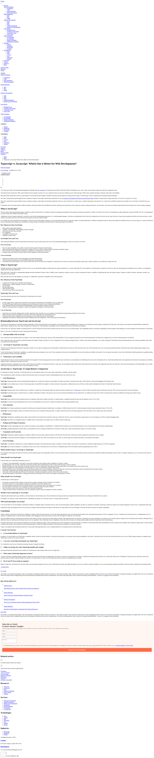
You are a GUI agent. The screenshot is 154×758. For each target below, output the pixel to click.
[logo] (2, 1)
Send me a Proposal (6, 675)
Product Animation (12, 40)
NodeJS (6, 723)
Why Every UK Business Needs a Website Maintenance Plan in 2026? (22, 602)
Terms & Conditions (120, 645)
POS (8, 24)
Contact (3, 148)
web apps (42, 190)
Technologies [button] (7, 50)
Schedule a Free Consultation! (77, 650)
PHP (8, 53)
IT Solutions (7, 708)
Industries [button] (6, 43)
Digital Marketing (8, 14)
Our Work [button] (6, 60)
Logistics (9, 49)
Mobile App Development (13, 27)
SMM (8, 18)
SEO (8, 15)
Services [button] (6, 5)
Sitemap (6, 694)
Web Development (8, 7)
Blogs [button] (5, 64)
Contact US (7, 688)
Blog (5, 158)
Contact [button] (6, 62)
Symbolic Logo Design (13, 31)
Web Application (11, 11)
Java (8, 56)
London (3, 740)
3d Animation (10, 38)
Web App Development (10, 700)
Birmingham (5, 746)
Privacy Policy (129, 645)
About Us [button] (6, 63)
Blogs (2, 151)
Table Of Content (5, 174)
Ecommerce (10, 8)
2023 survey (78, 390)
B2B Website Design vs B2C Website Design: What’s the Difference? (21, 588)
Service (3, 73)
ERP (8, 23)
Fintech (9, 44)
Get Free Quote (5, 67)
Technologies (4, 134)
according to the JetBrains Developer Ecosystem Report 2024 (77, 198)
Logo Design (7, 28)
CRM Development (12, 25)
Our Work (3, 147)
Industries (3, 124)
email (106, 575)
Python (5, 725)
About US (6, 686)
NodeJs (9, 59)
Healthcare (10, 46)
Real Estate (10, 47)
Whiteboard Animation (13, 41)
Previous (3, 567)
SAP (8, 21)
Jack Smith (5, 170)
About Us (3, 149)
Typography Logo (11, 33)
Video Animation (8, 36)
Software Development (10, 20)
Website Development (9, 599)
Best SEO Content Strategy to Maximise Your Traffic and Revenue (21, 609)
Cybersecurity (7, 709)
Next (7, 567)
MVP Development (12, 12)
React (8, 51)
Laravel (9, 54)
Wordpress (9, 57)
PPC (8, 17)
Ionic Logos (10, 34)
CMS (8, 10)
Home (5, 157)
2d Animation (10, 37)
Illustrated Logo (11, 30)
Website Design (8, 585)
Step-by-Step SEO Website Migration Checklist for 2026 (18, 595)
